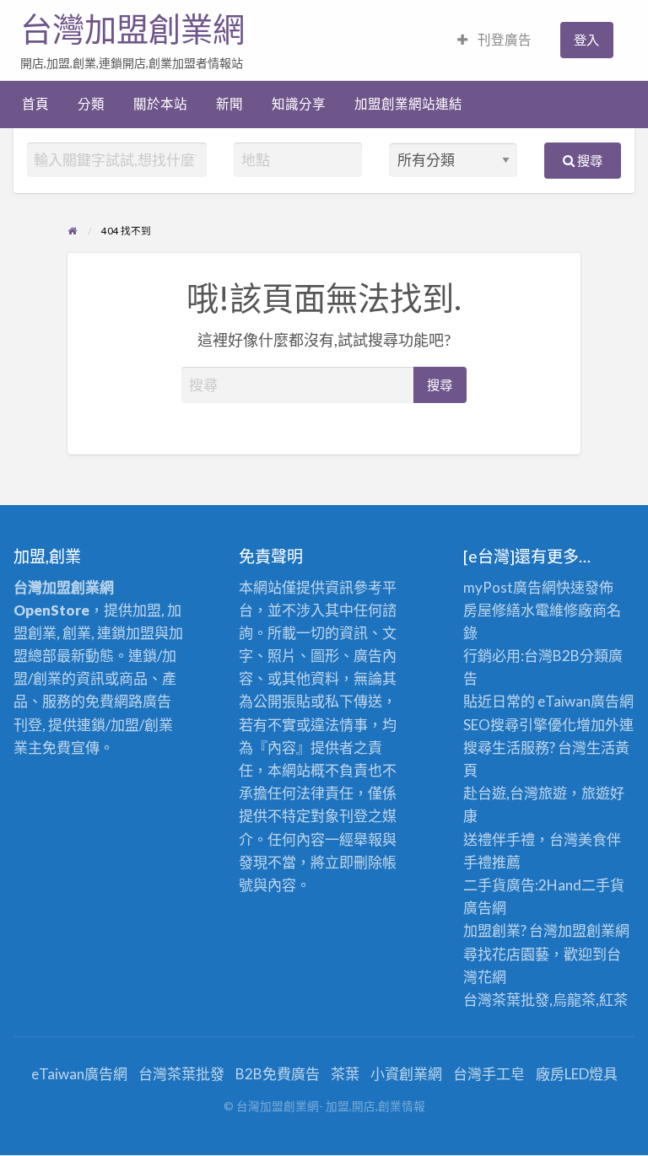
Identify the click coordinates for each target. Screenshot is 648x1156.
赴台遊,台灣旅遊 (515, 793)
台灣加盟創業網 (132, 29)
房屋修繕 (492, 610)
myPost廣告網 (509, 587)
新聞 (229, 103)
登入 (586, 39)
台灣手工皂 (489, 1074)
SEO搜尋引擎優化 (519, 725)
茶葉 (345, 1074)
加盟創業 (586, 930)
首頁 (35, 103)
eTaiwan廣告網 (585, 701)
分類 (91, 103)
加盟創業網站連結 (408, 103)
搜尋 (588, 160)
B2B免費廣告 (277, 1074)
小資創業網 (406, 1074)
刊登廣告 (503, 39)
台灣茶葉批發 (506, 999)
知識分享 (299, 103)
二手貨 (602, 885)
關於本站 (160, 103)
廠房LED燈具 (577, 1074)
